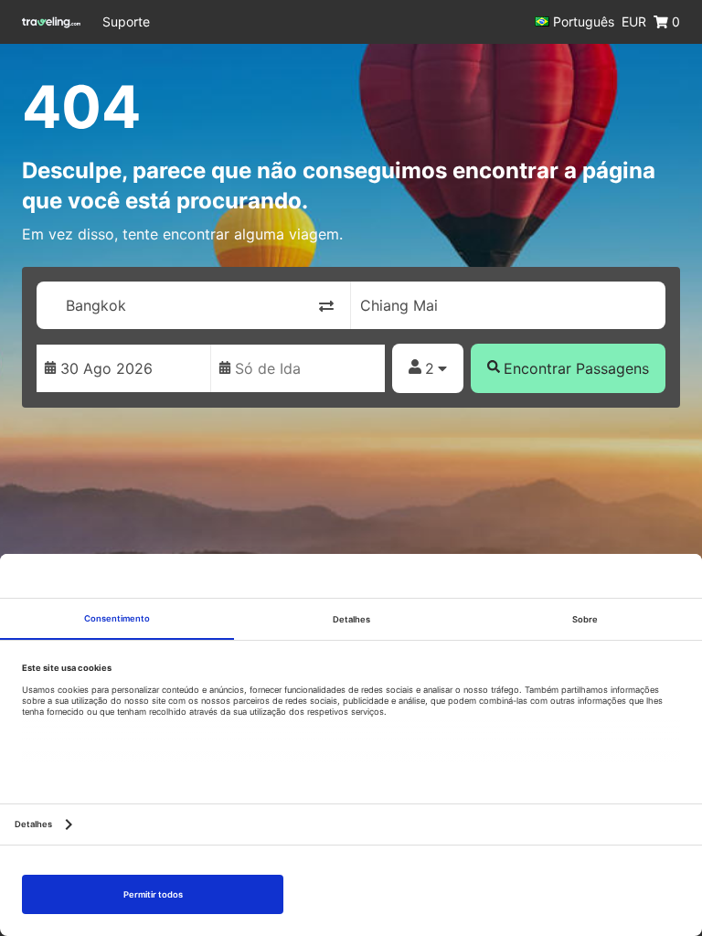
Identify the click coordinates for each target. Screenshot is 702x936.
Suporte (126, 21)
